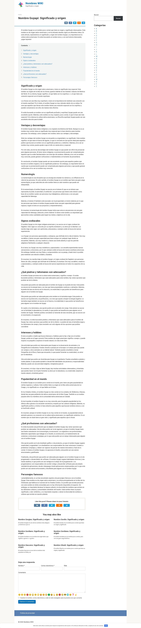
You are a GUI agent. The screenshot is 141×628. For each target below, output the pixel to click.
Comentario (22, 572)
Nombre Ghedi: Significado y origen (69, 545)
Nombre (21, 566)
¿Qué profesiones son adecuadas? (35, 74)
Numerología (27, 57)
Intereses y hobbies (30, 67)
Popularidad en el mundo (31, 71)
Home (20, 14)
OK (106, 625)
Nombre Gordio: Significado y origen (69, 519)
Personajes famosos (30, 77)
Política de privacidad (27, 613)
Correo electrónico (47, 566)
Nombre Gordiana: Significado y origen (67, 532)
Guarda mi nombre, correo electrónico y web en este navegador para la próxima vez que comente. (51, 598)
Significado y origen (29, 50)
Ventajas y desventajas (31, 54)
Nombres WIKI (34, 3)
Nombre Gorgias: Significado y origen (34, 519)
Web (65, 566)
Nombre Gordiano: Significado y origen (31, 532)
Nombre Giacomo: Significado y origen (31, 546)
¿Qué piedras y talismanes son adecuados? (37, 64)
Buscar (96, 15)
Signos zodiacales (29, 60)
